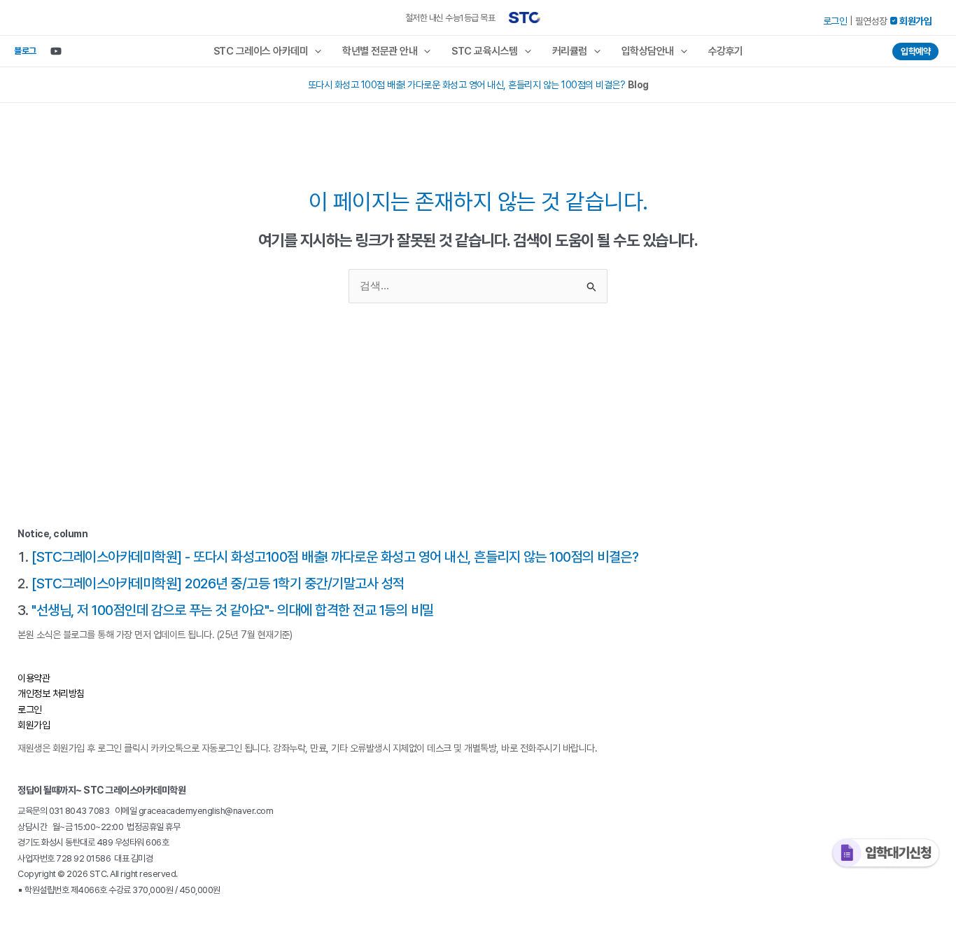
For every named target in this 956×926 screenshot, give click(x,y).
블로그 (25, 51)
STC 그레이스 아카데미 (261, 51)
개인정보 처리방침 (51, 693)
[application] (314, 51)
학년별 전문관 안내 (379, 51)
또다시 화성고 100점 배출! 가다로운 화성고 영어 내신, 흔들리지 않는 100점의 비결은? (467, 84)
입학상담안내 (647, 51)
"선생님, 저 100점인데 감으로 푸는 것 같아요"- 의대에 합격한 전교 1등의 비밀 (232, 610)
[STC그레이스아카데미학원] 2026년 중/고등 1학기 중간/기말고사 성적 (218, 583)
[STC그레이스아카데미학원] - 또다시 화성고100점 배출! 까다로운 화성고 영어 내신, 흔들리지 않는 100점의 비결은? (334, 556)
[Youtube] (56, 51)
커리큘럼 (569, 51)
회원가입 (33, 725)
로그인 (835, 21)
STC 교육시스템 (484, 51)
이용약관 (33, 678)
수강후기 (725, 51)
